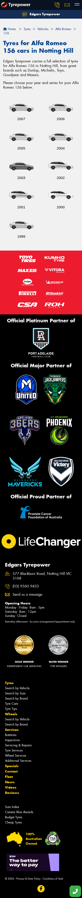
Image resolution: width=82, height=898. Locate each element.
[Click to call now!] (57, 5)
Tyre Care (11, 704)
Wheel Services (15, 755)
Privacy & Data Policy (28, 878)
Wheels (11, 714)
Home (11, 29)
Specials (12, 766)
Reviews (12, 793)
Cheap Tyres (13, 822)
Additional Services (18, 761)
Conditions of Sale (53, 878)
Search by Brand (16, 698)
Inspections (12, 740)
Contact (11, 771)
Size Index (12, 807)
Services (12, 730)
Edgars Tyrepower (44, 14)
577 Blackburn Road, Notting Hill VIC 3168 (42, 576)
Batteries (10, 735)
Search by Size (15, 693)
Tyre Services (14, 750)
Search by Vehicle (17, 688)
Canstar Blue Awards (19, 812)
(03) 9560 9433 (26, 586)
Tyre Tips (11, 709)
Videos (10, 787)
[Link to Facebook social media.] (41, 888)
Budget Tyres (13, 817)
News (10, 782)
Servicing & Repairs (18, 745)
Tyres (9, 683)
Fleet (9, 777)
